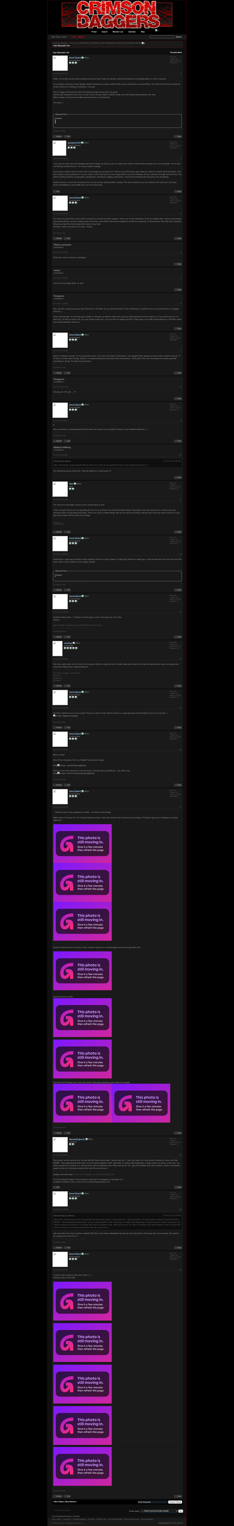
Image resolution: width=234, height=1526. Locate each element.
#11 (180, 499)
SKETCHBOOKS (107, 43)
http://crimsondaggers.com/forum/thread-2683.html (95, 1174)
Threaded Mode (176, 52)
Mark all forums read (131, 1519)
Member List (118, 32)
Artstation (57, 680)
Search (105, 32)
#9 (181, 420)
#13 (180, 612)
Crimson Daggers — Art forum (65, 43)
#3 (181, 213)
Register (81, 37)
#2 (181, 158)
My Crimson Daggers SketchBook (66, 673)
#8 (181, 387)
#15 (180, 708)
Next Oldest (59, 1502)
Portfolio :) (57, 675)
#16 (180, 749)
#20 (180, 1270)
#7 (181, 350)
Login (73, 37)
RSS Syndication (147, 1519)
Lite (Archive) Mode (115, 1519)
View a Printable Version (63, 1510)
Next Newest (70, 1502)
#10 (180, 455)
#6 (181, 303)
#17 (180, 807)
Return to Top (101, 1519)
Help (143, 32)
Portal (94, 32)
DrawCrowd (57, 678)
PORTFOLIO (59, 524)
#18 (180, 1155)
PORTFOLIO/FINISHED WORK (128, 43)
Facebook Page (59, 131)
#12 (180, 554)
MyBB (62, 1523)
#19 (180, 1209)
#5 (181, 278)
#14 (180, 659)
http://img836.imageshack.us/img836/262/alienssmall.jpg (77, 625)
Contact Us (67, 1519)
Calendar (132, 32)
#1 (181, 73)
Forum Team (56, 1519)
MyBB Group (78, 1523)
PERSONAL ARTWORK (89, 43)
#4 (181, 252)
